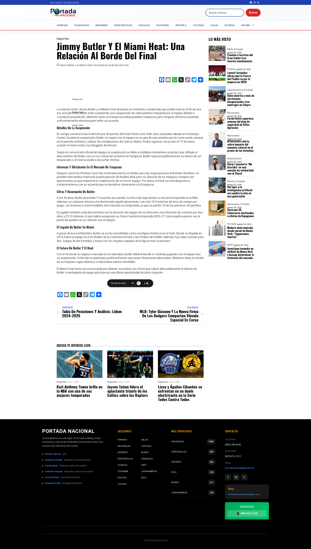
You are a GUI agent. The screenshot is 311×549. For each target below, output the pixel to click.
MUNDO (145, 452)
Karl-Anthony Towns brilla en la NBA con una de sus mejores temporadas (79, 391)
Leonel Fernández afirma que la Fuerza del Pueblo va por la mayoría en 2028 (239, 77)
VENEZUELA (147, 458)
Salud (214, 25)
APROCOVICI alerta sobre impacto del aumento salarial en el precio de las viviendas (240, 146)
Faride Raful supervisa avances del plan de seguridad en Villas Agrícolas (240, 123)
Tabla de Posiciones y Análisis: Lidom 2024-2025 (92, 313)
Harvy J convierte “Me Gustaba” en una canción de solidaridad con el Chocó (240, 169)
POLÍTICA (122, 477)
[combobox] (224, 13)
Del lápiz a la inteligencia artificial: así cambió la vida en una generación (240, 191)
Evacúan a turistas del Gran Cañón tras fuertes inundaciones (240, 58)
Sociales (144, 25)
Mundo (245, 25)
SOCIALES (122, 465)
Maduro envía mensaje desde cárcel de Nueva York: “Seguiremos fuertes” (240, 232)
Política (181, 25)
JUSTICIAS (146, 446)
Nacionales (81, 25)
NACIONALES (124, 446)
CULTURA (122, 484)
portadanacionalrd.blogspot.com (243, 494)
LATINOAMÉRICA (149, 471)
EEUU (230, 49)
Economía (162, 25)
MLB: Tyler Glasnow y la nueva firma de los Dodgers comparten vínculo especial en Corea (169, 315)
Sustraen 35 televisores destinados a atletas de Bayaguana (240, 212)
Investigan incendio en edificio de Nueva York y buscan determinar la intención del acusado (240, 253)
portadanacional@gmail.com (239, 468)
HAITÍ (143, 465)
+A (146, 283)
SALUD (144, 439)
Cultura (198, 25)
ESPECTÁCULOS (125, 458)
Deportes (102, 25)
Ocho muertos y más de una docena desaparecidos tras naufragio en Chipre (240, 100)
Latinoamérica (235, 90)
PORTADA (122, 439)
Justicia (230, 25)
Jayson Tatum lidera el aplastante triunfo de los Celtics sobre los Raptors (127, 391)
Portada (62, 25)
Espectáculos (123, 25)
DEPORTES (123, 452)
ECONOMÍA (123, 471)
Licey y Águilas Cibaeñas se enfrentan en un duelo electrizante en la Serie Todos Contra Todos (180, 393)
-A (132, 283)
